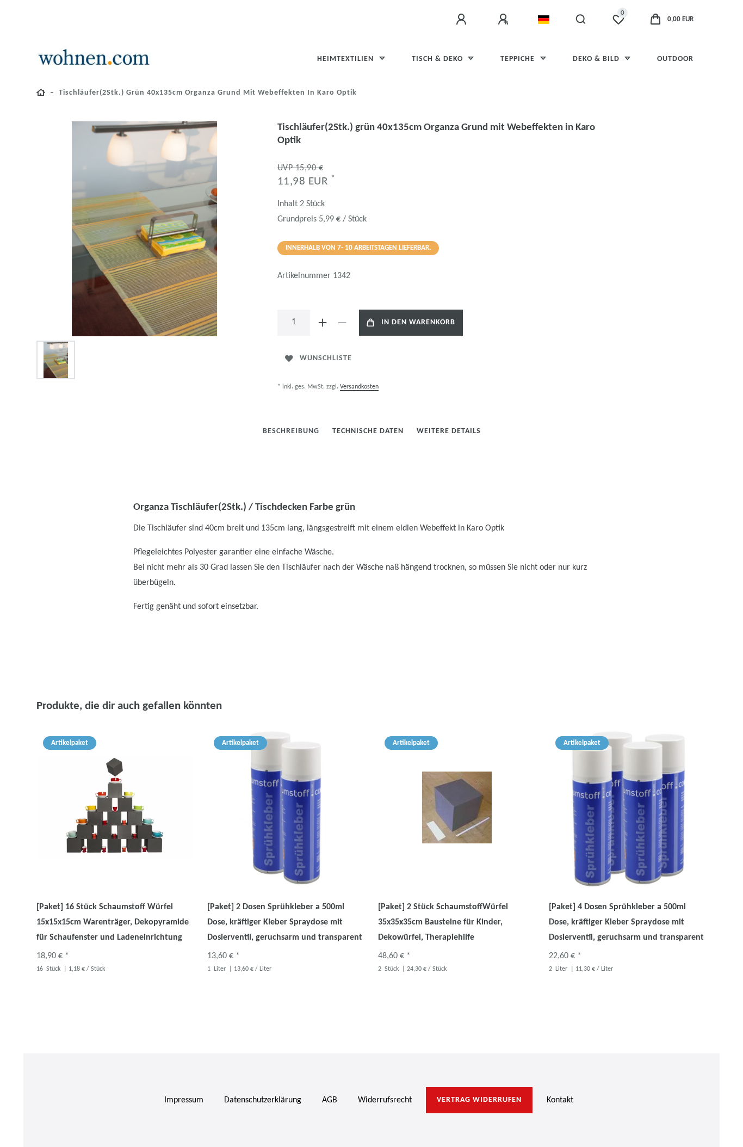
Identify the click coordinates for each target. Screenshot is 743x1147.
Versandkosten (359, 387)
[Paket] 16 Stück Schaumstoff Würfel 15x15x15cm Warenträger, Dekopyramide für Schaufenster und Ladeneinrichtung (112, 922)
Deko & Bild (597, 59)
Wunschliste (326, 358)
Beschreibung (291, 431)
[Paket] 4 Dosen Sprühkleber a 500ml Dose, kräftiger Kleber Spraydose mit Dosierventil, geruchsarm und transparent (626, 922)
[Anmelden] (463, 20)
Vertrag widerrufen (479, 1100)
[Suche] (581, 19)
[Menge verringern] (342, 323)
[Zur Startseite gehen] (41, 94)
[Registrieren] (505, 20)
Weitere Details (449, 431)
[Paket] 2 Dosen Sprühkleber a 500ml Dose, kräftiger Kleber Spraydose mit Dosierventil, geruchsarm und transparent (284, 922)
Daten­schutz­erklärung (262, 1100)
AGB (329, 1100)
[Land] (543, 19)
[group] (115, 807)
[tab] (291, 431)
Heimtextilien (346, 59)
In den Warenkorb (418, 322)
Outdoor (675, 59)
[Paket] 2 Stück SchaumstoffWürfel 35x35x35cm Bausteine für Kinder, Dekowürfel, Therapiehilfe (443, 922)
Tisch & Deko (438, 59)
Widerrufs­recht (385, 1100)
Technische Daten (368, 431)
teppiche (518, 59)
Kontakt (560, 1100)
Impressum (183, 1100)
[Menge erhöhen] (323, 323)
